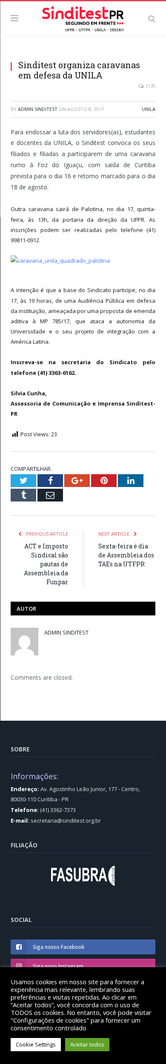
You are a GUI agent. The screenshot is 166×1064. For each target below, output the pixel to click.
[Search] (151, 18)
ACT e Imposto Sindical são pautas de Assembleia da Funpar (46, 564)
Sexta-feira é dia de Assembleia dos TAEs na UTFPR (126, 555)
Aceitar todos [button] (87, 1044)
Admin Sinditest (37, 109)
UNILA (148, 109)
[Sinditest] (83, 17)
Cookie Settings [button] (36, 1044)
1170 (149, 86)
